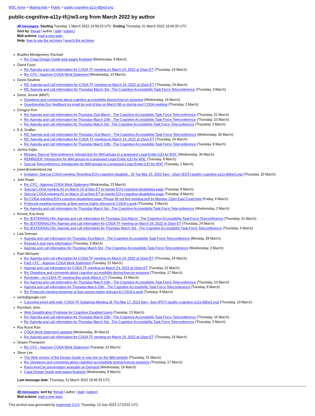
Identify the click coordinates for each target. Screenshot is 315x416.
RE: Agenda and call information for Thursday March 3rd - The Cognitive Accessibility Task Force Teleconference (109, 89)
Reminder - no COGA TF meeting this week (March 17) (65, 277)
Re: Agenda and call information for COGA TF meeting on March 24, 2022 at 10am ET (89, 69)
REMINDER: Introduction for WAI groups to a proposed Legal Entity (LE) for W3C (85, 159)
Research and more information (48, 243)
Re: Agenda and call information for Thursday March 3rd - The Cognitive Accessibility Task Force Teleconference (109, 124)
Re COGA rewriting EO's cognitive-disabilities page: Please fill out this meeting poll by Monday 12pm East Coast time (113, 199)
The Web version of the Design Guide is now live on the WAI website (76, 357)
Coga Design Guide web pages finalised (55, 372)
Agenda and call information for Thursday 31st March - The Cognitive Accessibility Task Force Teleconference (107, 238)
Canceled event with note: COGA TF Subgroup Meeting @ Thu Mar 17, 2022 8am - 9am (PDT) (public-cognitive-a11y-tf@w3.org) (121, 302)
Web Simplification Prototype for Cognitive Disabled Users (68, 312)
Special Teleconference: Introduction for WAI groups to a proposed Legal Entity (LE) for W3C (94, 164)
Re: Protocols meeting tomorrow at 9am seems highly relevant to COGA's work (83, 292)
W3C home (17, 7)
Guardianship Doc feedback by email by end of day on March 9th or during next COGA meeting (95, 104)
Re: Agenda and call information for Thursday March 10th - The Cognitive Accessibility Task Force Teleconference (110, 119)
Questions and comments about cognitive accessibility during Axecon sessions (83, 100)
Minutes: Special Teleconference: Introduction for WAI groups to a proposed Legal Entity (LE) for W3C (100, 154)
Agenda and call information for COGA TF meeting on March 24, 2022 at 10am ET (86, 268)
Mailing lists (38, 7)
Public (56, 7)
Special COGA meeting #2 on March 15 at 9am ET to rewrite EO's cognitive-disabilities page (94, 189)
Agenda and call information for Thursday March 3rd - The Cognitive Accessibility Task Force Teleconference (106, 248)
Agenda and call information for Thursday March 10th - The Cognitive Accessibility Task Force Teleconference (107, 287)
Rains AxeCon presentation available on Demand (61, 367)
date (58, 31)
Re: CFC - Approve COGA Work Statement (56, 74)
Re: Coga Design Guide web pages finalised (58, 59)
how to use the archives (44, 40)
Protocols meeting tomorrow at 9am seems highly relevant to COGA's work (80, 203)
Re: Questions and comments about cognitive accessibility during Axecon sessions (86, 272)
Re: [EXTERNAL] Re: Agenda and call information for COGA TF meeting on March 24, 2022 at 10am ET (102, 223)
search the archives (79, 40)
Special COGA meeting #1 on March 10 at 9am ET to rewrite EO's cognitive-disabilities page (94, 194)
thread (35, 31)
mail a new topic (50, 36)
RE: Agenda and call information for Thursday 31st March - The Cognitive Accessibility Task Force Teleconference (110, 134)
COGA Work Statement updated (48, 332)
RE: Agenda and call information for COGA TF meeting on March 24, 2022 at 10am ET (89, 85)
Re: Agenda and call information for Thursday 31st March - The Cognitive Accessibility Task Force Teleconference (110, 115)
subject (69, 31)
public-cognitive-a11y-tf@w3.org (88, 7)
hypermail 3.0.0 (67, 405)
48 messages (28, 26)
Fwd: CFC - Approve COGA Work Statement (57, 263)
